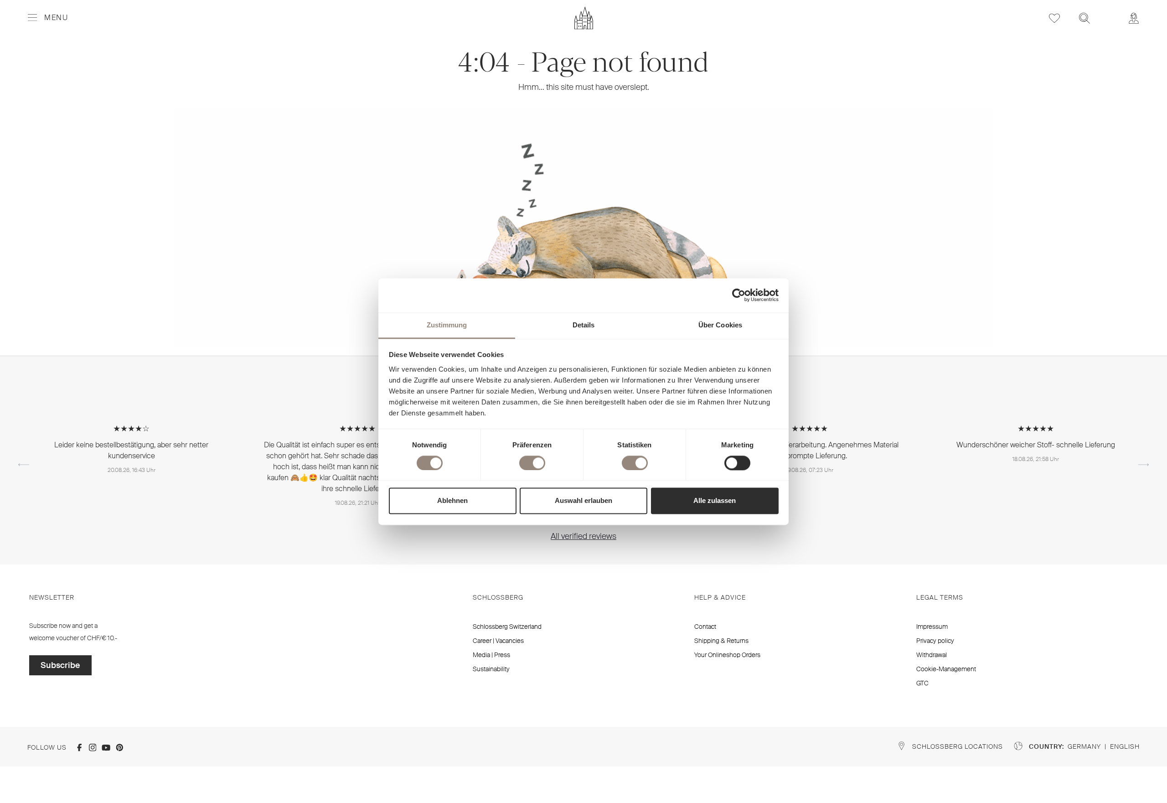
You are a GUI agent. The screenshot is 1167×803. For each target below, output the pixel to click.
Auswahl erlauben (583, 501)
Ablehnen (452, 501)
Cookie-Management (946, 669)
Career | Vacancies (498, 641)
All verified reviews (583, 536)
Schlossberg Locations (957, 746)
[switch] (532, 463)
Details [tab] (584, 325)
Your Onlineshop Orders (727, 655)
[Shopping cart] (1109, 11)
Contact (705, 626)
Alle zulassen (714, 501)
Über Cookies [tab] (720, 325)
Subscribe (60, 665)
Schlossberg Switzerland (507, 626)
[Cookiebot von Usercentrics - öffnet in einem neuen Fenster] (739, 295)
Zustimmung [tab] (447, 325)
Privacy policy (935, 641)
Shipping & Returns (721, 641)
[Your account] (1134, 18)
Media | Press (491, 655)
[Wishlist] (1054, 18)
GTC (922, 683)
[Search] (1084, 18)
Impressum (932, 626)
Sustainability (491, 669)
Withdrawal (931, 655)
